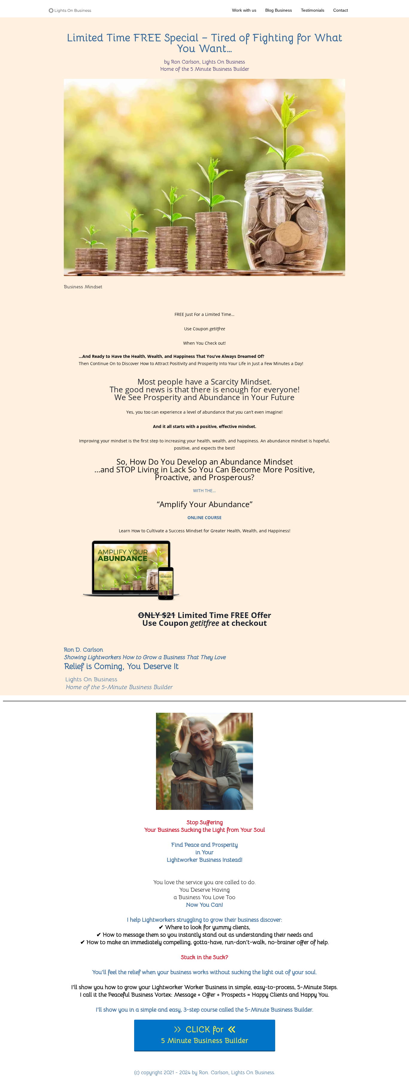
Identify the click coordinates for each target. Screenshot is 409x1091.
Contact (340, 10)
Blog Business (278, 10)
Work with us (244, 10)
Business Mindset (83, 287)
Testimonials (312, 10)
